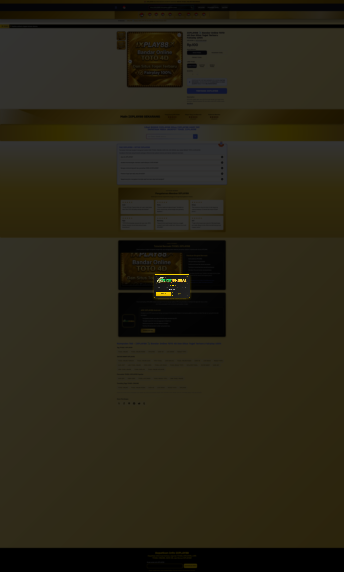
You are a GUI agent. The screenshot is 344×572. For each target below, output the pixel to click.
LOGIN (180, 294)
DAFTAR (163, 293)
